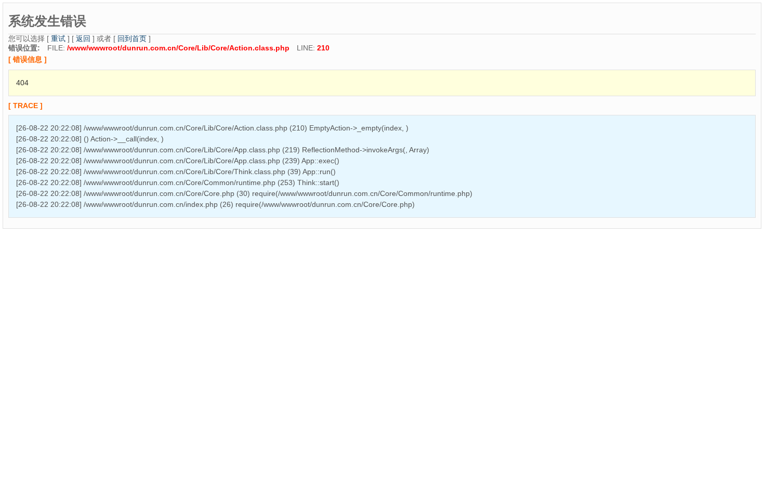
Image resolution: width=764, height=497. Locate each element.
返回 (83, 38)
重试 (58, 38)
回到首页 (132, 38)
